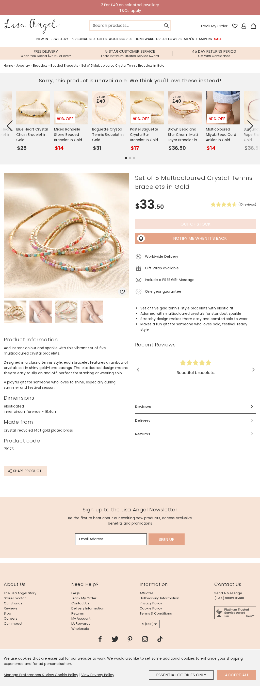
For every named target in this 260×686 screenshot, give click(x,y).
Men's (189, 38)
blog (7, 613)
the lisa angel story (20, 593)
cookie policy (151, 608)
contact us (80, 603)
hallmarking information (159, 598)
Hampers (204, 38)
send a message (228, 593)
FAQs (75, 593)
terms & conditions (156, 613)
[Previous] (138, 369)
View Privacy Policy (97, 674)
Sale (218, 38)
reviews (11, 608)
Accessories (120, 38)
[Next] (253, 369)
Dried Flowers (169, 38)
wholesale (80, 628)
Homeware (144, 38)
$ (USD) (147, 624)
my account (80, 618)
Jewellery (59, 38)
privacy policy (151, 603)
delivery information (87, 608)
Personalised (83, 38)
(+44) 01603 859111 (229, 598)
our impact (13, 623)
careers (11, 618)
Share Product (27, 470)
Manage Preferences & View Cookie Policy (41, 674)
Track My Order (214, 26)
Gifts (102, 38)
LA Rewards (80, 623)
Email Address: (91, 539)
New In (42, 38)
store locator (15, 598)
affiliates (147, 593)
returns (77, 613)
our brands (13, 603)
